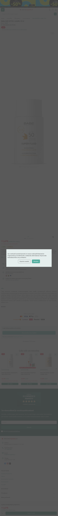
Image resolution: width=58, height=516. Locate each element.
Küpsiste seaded (24, 261)
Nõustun (36, 261)
